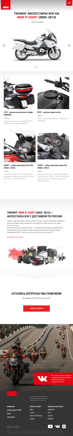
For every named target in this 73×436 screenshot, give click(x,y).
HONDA (32, 419)
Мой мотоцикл (35, 406)
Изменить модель (37, 22)
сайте (50, 431)
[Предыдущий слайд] (4, 45)
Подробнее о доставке (15, 237)
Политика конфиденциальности (15, 431)
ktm (49, 413)
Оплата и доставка (14, 410)
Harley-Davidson (36, 416)
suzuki (50, 416)
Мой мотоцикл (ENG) (55, 406)
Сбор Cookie (37, 431)
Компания (11, 406)
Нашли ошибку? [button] (14, 427)
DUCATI (32, 413)
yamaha (50, 419)
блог (9, 414)
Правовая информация (28, 431)
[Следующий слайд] (69, 45)
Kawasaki (51, 410)
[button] (36, 308)
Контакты (11, 417)
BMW (31, 410)
